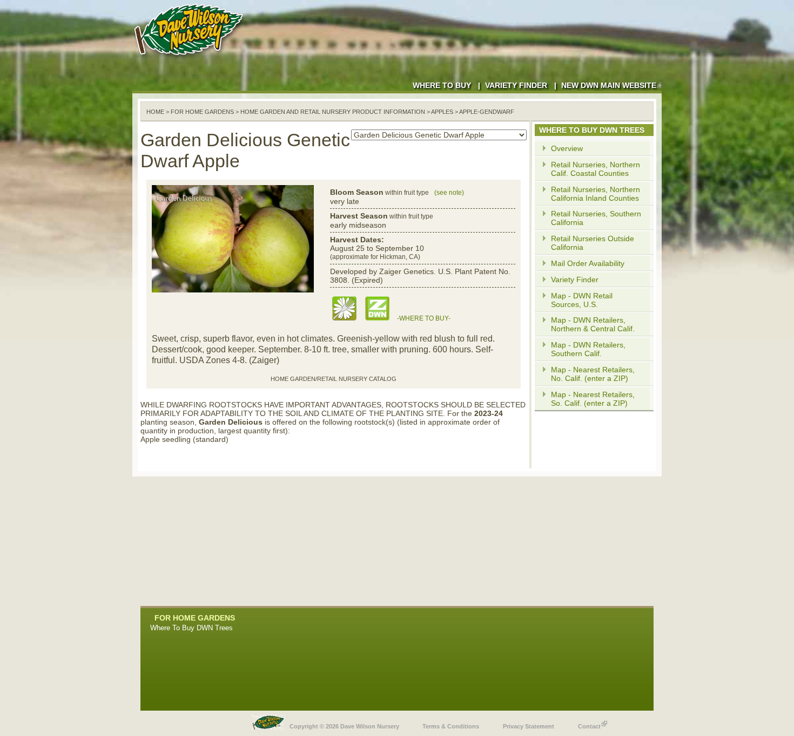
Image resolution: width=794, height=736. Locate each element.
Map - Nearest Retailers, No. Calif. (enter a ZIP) (593, 374)
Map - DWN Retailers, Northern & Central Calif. (593, 324)
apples (442, 111)
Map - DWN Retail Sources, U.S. (582, 300)
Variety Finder (516, 85)
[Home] (190, 59)
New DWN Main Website (608, 85)
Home (155, 111)
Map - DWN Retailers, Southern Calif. (588, 349)
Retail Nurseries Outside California (592, 242)
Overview (567, 148)
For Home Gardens (202, 111)
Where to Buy (442, 85)
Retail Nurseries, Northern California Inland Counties (595, 193)
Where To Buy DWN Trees (191, 628)
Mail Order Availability (587, 263)
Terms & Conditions (450, 726)
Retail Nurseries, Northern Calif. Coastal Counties (595, 169)
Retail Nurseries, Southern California (596, 218)
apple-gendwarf (486, 111)
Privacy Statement (528, 726)
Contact (589, 726)
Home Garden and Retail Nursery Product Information (332, 111)
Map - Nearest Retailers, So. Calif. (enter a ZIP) (593, 398)
